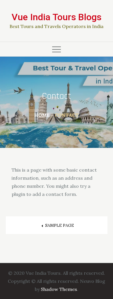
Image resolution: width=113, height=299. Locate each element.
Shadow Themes (59, 289)
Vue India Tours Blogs (56, 17)
